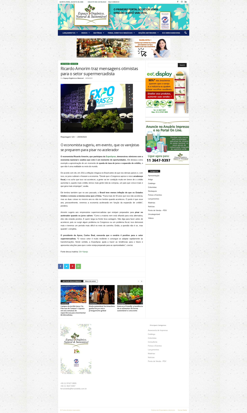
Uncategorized (154, 214)
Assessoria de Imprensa (158, 330)
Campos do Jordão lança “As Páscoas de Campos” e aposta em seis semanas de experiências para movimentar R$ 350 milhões (73, 310)
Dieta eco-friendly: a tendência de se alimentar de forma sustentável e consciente (130, 308)
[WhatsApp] (78, 266)
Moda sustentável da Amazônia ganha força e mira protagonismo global (102, 308)
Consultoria (152, 342)
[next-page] (141, 281)
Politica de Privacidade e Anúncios (163, 410)
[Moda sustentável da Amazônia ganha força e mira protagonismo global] (102, 294)
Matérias (97, 33)
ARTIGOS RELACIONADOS (72, 281)
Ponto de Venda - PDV (157, 361)
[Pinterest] (72, 266)
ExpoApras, (111, 156)
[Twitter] (66, 266)
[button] (185, 33)
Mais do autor (90, 281)
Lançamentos (69, 33)
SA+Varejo (83, 252)
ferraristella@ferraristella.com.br (73, 389)
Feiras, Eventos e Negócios (120, 33)
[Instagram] (181, 2)
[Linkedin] (185, 2)
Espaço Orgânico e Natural (73, 78)
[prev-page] (138, 281)
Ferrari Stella (182, 410)
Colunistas (152, 187)
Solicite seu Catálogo (97, 2)
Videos (84, 33)
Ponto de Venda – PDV (157, 210)
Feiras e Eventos (155, 195)
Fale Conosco (113, 2)
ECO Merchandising (171, 33)
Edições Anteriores (147, 33)
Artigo (150, 179)
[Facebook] (177, 2)
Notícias (74, 64)
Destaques (65, 64)
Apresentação (153, 176)
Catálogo (151, 183)
